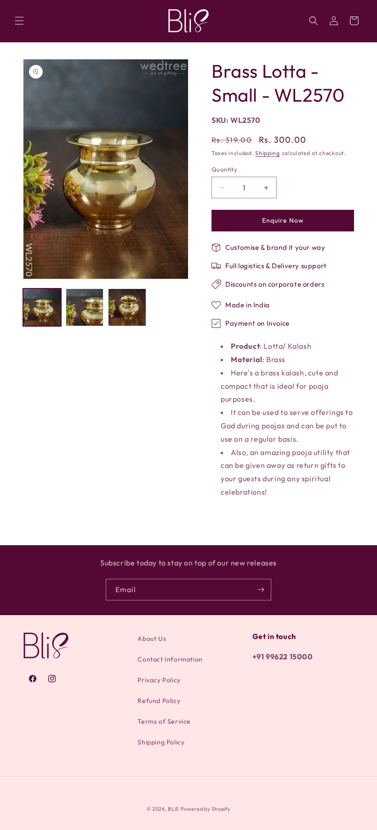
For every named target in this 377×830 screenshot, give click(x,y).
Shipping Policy (160, 742)
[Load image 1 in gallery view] (42, 307)
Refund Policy (158, 701)
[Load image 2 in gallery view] (85, 307)
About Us (151, 638)
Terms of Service (164, 721)
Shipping (267, 153)
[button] (19, 21)
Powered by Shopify (206, 809)
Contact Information (169, 659)
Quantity (224, 169)
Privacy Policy (158, 680)
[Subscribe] (261, 589)
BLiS (173, 809)
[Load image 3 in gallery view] (127, 307)
